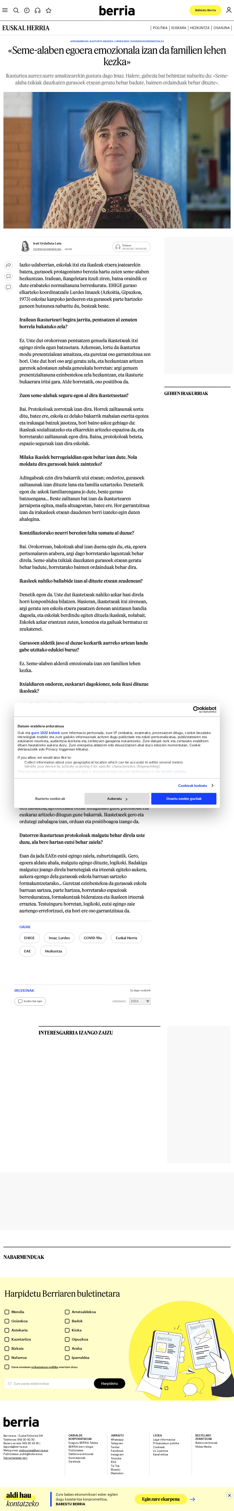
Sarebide (74, 1461)
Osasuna (221, 28)
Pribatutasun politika (166, 1443)
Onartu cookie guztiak (184, 799)
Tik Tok (115, 1465)
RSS (113, 1461)
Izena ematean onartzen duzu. (44, 1367)
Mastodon (117, 1473)
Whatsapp (117, 1439)
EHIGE (29, 938)
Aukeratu (114, 799)
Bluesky (115, 1469)
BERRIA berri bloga (81, 1446)
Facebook (117, 1450)
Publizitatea (76, 1450)
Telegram (117, 1443)
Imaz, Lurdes (59, 938)
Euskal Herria (126, 938)
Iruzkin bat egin (33, 1001)
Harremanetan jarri (15, 1457)
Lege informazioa (164, 1439)
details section (173, 771)
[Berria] (21, 1425)
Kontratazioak (77, 1457)
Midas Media (203, 1446)
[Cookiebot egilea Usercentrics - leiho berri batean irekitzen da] (196, 709)
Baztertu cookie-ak (50, 799)
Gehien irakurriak (186, 393)
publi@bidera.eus (31, 1453)
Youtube (116, 1458)
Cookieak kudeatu (192, 786)
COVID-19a (93, 938)
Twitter (115, 1447)
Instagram (117, 1454)
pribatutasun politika (44, 1367)
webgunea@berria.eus (33, 1450)
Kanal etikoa (160, 1454)
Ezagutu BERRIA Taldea (83, 1442)
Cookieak (159, 1447)
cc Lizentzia (160, 1450)
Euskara (178, 28)
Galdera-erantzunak (81, 1453)
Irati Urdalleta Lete (47, 243)
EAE (27, 951)
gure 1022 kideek (45, 733)
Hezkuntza (200, 28)
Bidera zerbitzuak (206, 1442)
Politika (160, 28)
